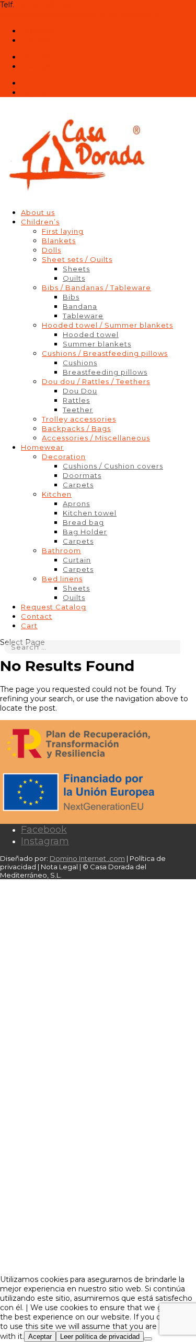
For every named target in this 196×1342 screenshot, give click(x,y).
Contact (36, 616)
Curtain (77, 560)
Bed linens (62, 578)
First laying (63, 231)
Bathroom (61, 550)
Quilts (74, 278)
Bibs (71, 297)
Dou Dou (80, 391)
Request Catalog (53, 607)
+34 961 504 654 (45, 4)
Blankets (59, 240)
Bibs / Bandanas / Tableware (96, 287)
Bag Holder (85, 532)
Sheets (76, 269)
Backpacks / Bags (76, 428)
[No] (148, 1338)
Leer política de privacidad (100, 1336)
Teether (78, 409)
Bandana (80, 306)
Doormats (82, 475)
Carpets (78, 485)
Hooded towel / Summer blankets (107, 325)
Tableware (83, 315)
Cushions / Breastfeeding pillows (105, 353)
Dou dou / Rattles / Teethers (96, 381)
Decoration (64, 456)
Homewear (42, 447)
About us (38, 212)
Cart (29, 625)
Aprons (76, 503)
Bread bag (83, 522)
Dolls (51, 250)
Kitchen (57, 494)
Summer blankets (97, 344)
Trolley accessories (79, 419)
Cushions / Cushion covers (113, 466)
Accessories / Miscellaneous (96, 438)
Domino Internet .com (87, 858)
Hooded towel (91, 334)
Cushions (80, 362)
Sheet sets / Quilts (77, 259)
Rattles (76, 400)
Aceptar (40, 1336)
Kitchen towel (90, 513)
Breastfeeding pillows (105, 372)
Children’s (40, 222)
